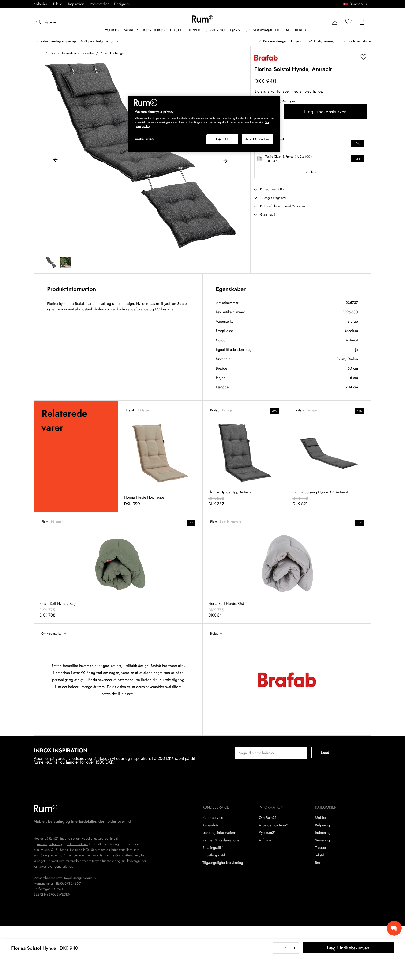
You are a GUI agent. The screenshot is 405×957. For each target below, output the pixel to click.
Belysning (322, 825)
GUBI (54, 849)
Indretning (323, 833)
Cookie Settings (145, 139)
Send (325, 752)
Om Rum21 (267, 818)
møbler (42, 844)
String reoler (49, 855)
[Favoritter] (348, 22)
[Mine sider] (334, 22)
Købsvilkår (210, 825)
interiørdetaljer (78, 844)
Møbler (320, 818)
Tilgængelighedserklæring (222, 863)
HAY (86, 849)
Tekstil (319, 855)
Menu (74, 849)
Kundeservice (212, 818)
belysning (55, 844)
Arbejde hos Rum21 (274, 825)
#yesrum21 (267, 833)
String (64, 849)
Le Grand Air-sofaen (125, 855)
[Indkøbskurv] (362, 22)
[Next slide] (225, 160)
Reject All (222, 139)
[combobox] (355, 4)
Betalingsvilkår (213, 848)
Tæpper (321, 848)
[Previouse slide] (55, 160)
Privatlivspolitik (214, 855)
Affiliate (265, 840)
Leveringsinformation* (219, 833)
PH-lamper (71, 855)
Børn (318, 863)
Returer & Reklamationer (221, 840)
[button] (357, 4)
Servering (322, 840)
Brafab (353, 321)
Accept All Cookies (257, 139)
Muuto (45, 849)
